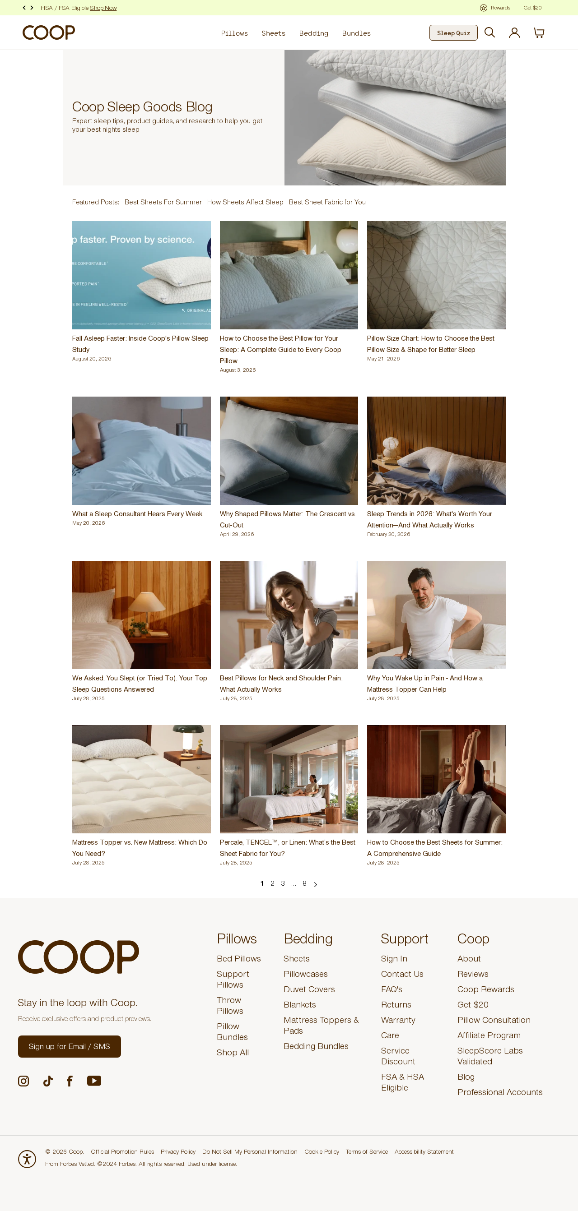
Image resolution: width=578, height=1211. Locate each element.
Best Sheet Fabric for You (327, 203)
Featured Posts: (95, 203)
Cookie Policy (321, 1153)
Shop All (233, 1053)
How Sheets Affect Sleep (245, 203)
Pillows (234, 32)
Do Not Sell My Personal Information (250, 1153)
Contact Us (402, 975)
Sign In (394, 960)
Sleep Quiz (453, 33)
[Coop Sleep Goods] (49, 32)
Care (390, 1036)
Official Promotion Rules (122, 1153)
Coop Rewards (485, 990)
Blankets (300, 1006)
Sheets (273, 32)
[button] (69, 1046)
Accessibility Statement (424, 1153)
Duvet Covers (309, 990)
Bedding (313, 32)
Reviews (473, 975)
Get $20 (473, 1006)
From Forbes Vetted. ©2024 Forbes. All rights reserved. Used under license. (141, 1165)
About (469, 960)
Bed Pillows (239, 960)
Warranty (398, 1021)
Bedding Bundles (316, 1047)
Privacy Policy (178, 1153)
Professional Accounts (500, 1093)
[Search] (490, 32)
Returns (396, 1006)
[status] (544, 33)
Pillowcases (306, 975)
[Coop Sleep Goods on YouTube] (94, 1081)
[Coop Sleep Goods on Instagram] (23, 1081)
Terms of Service (367, 1153)
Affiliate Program (489, 1036)
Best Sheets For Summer (163, 203)
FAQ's (391, 990)
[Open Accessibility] (27, 1159)
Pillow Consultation (494, 1021)
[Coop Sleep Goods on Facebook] (70, 1081)
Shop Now (103, 9)
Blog (466, 1078)
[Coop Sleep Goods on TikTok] (48, 1081)
